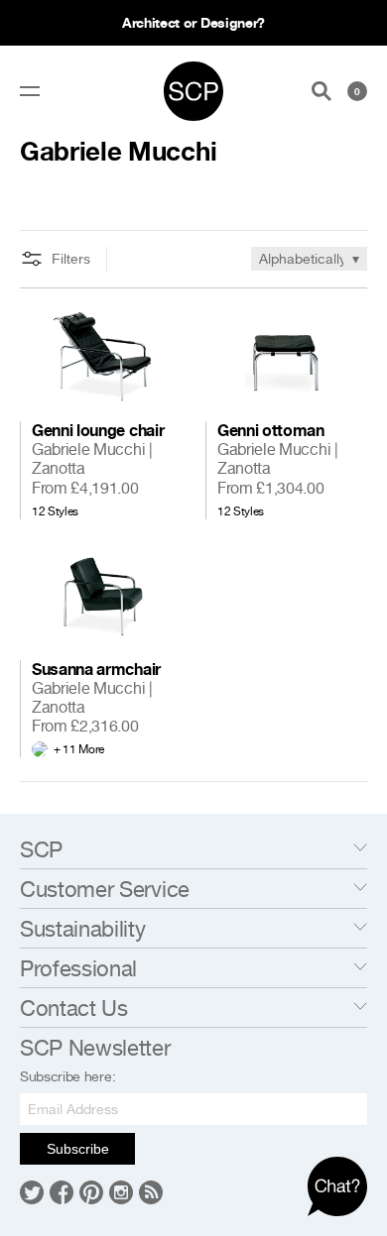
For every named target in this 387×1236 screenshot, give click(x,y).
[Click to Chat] (337, 1186)
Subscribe (78, 1149)
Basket (357, 91)
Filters (71, 259)
